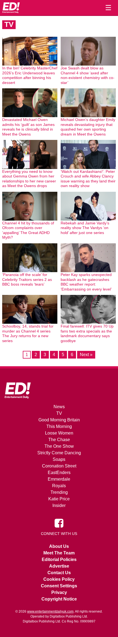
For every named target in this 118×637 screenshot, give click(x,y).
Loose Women (59, 433)
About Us (59, 546)
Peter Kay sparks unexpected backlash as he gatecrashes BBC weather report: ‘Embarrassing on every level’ (86, 281)
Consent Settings (59, 586)
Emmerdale (59, 479)
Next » (86, 354)
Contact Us (59, 572)
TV (59, 413)
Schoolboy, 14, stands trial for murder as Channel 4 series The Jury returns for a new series (28, 333)
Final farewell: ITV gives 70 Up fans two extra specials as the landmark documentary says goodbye (87, 333)
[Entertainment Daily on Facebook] (59, 523)
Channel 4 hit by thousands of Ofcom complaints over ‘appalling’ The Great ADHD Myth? (28, 230)
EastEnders (59, 472)
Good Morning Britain (59, 420)
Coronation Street (59, 466)
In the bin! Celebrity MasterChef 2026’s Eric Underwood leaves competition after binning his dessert (29, 75)
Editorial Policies (59, 559)
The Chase (59, 439)
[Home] (11, 7)
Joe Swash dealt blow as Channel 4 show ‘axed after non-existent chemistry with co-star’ (87, 75)
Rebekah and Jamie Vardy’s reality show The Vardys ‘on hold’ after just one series (85, 228)
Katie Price (59, 499)
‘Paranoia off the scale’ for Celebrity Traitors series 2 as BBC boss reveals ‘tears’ (27, 279)
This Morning (59, 426)
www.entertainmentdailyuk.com (50, 611)
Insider (59, 505)
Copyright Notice (59, 599)
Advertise (59, 566)
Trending (59, 492)
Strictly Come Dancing (59, 452)
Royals (59, 485)
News (59, 406)
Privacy (59, 592)
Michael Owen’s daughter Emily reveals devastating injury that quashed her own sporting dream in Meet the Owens (88, 126)
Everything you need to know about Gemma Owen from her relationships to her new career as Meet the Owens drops (29, 178)
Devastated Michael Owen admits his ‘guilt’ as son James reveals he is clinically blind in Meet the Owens (28, 126)
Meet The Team (59, 553)
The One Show (59, 446)
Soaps (59, 459)
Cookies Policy (59, 579)
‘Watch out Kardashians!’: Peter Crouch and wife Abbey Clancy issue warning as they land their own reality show (88, 178)
